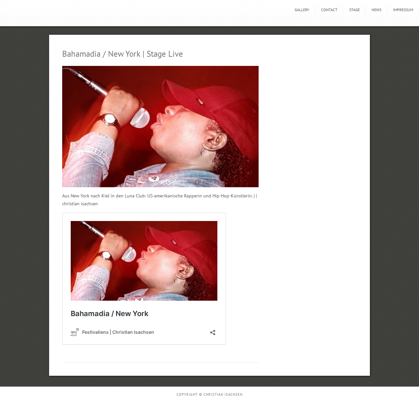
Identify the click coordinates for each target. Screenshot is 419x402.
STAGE (354, 9)
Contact (329, 9)
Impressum (403, 9)
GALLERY (302, 9)
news (376, 9)
